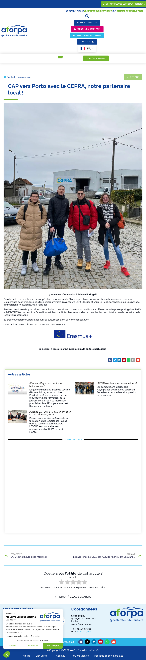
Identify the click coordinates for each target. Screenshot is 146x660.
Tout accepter (52, 645)
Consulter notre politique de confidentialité (22, 636)
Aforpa (26, 655)
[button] (6, 654)
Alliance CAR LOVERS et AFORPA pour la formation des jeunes (50, 413)
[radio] (61, 582)
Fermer (12, 645)
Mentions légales (79, 655)
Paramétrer (33, 645)
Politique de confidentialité (108, 655)
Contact (60, 655)
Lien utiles (41, 655)
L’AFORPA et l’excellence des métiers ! (117, 383)
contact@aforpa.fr (87, 631)
